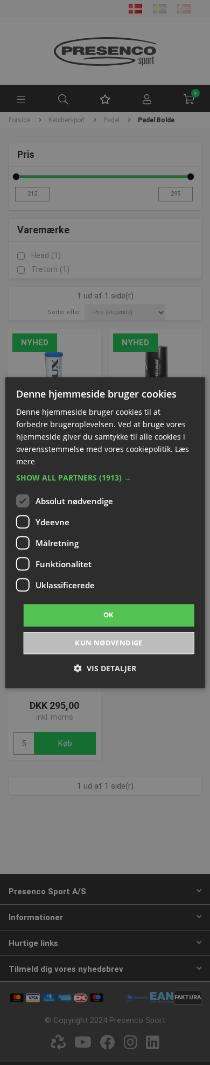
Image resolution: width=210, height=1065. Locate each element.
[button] (105, 478)
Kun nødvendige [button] (109, 643)
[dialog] (105, 532)
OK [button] (108, 615)
